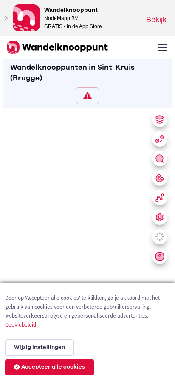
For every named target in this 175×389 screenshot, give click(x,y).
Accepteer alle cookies (53, 367)
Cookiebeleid (20, 324)
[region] (87, 247)
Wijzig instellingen (39, 347)
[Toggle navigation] (161, 47)
